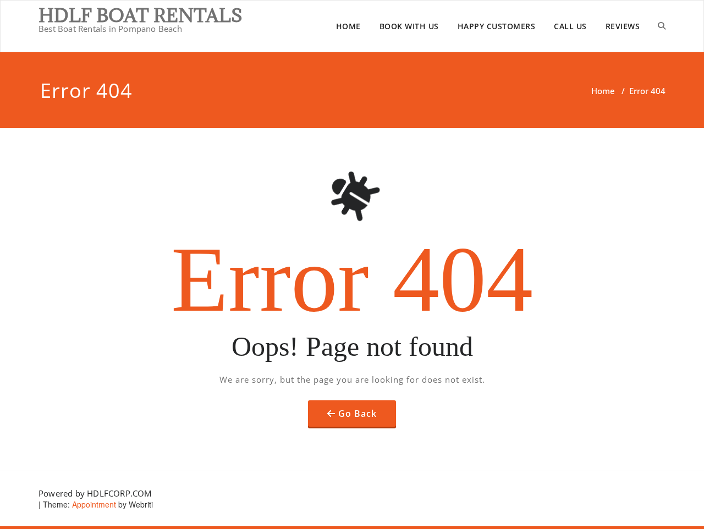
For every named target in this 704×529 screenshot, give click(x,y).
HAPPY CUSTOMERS (497, 26)
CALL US (570, 26)
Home (603, 90)
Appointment (93, 504)
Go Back (357, 413)
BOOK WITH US (409, 26)
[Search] (662, 25)
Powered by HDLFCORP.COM (95, 493)
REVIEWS (623, 26)
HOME (348, 26)
